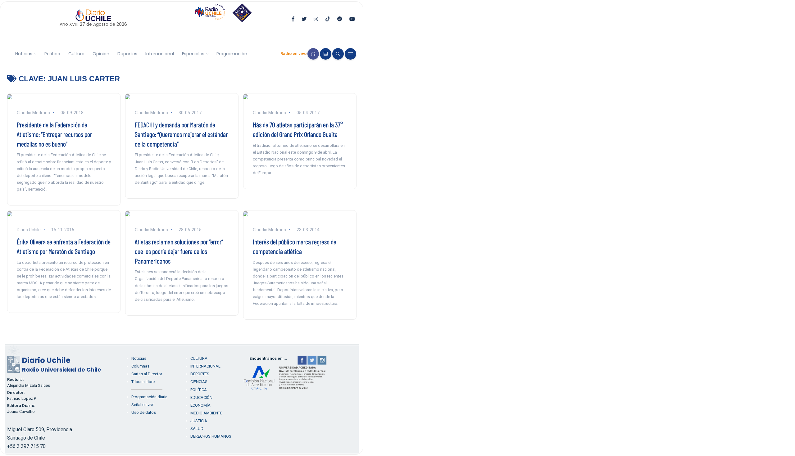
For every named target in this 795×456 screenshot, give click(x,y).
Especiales (193, 54)
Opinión (101, 54)
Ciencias (198, 381)
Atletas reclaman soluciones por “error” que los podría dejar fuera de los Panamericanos (179, 251)
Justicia (198, 420)
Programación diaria (149, 397)
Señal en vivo (143, 404)
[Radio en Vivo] (313, 54)
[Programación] (325, 54)
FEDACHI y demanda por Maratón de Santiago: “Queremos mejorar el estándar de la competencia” (181, 134)
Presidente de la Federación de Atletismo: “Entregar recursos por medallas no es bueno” (54, 134)
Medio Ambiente (206, 413)
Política (52, 54)
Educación (201, 397)
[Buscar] (338, 54)
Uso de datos (143, 412)
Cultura (76, 54)
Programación (231, 54)
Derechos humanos (210, 436)
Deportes (127, 54)
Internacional (159, 54)
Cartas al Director (146, 374)
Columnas (140, 366)
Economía (200, 405)
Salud (196, 428)
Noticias (23, 54)
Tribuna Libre (143, 381)
